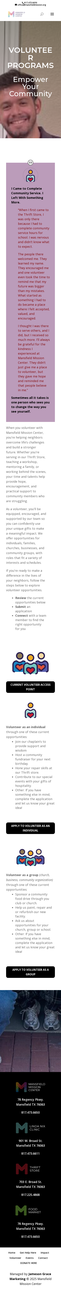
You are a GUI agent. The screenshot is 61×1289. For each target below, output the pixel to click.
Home (11, 1252)
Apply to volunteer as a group (30, 972)
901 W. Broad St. (30, 1141)
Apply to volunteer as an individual (30, 828)
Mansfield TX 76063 (30, 1104)
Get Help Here (28, 1252)
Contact (43, 1257)
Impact (45, 1252)
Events (30, 1257)
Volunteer (15, 1257)
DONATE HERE (28, 1263)
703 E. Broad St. (30, 1182)
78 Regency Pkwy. (30, 1099)
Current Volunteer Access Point (30, 687)
